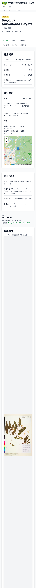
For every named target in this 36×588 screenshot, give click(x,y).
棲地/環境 (6, 45)
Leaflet (13, 164)
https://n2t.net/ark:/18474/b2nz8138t (19, 223)
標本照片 (23, 45)
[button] (18, 149)
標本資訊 (5, 40)
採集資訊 (14, 40)
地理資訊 (22, 40)
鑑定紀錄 (14, 45)
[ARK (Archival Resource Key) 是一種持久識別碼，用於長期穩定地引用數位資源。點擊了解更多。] (20, 221)
